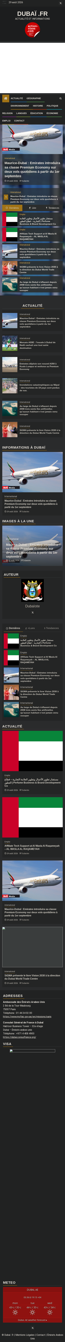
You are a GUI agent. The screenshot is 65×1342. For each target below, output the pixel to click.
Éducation (36, 113)
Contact (19, 120)
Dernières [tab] (14, 208)
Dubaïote (25, 181)
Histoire (38, 106)
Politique (52, 106)
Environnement (20, 106)
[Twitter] (32, 612)
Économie (52, 113)
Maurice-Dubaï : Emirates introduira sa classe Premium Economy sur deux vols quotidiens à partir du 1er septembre (34, 199)
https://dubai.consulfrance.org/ (19, 1037)
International (15, 192)
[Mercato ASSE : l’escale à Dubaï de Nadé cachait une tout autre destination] (9, 343)
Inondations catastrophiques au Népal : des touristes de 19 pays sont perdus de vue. (40, 388)
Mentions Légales (24, 1334)
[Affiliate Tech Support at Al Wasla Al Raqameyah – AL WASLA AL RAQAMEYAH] (9, 234)
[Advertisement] (32, 68)
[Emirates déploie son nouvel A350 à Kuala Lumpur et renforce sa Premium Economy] (9, 364)
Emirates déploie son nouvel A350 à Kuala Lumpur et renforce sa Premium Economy (39, 366)
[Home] (5, 99)
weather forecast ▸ (32, 1320)
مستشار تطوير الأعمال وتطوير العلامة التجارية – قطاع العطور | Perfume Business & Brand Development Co (38, 221)
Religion (7, 113)
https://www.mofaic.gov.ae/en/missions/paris (27, 1016)
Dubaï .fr (32, 13)
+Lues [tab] (31, 628)
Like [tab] (33, 208)
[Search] (60, 98)
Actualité (17, 98)
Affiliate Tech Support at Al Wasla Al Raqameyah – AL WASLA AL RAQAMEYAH (38, 236)
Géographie (34, 98)
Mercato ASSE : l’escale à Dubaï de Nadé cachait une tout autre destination (37, 345)
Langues (21, 113)
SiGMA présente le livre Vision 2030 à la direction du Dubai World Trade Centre (39, 270)
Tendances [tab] (53, 208)
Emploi (6, 120)
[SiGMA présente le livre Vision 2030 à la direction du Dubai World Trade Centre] (9, 268)
